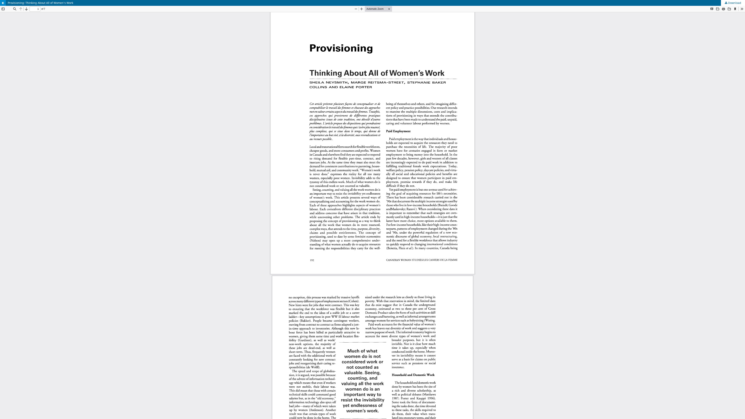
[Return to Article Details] (3, 3)
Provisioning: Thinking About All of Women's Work (40, 3)
